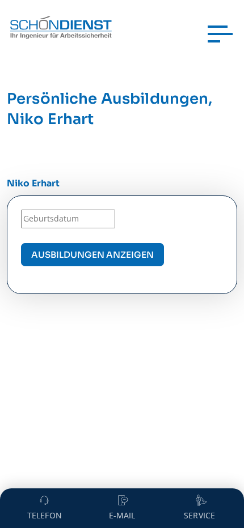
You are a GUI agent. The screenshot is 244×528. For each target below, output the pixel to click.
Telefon (44, 515)
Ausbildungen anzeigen (92, 254)
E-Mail (122, 515)
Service (199, 515)
